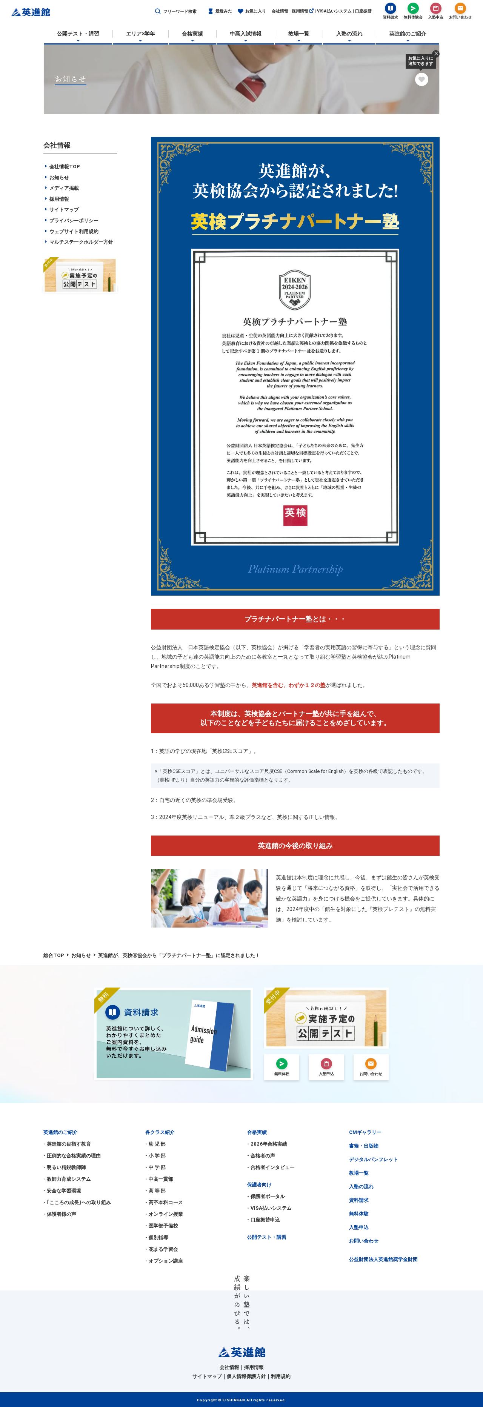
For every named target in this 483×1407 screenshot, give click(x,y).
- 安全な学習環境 (62, 1190)
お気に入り (255, 11)
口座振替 (363, 11)
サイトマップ (63, 210)
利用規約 (281, 1376)
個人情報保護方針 (246, 1376)
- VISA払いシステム (269, 1208)
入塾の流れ (361, 1186)
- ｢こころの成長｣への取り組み (77, 1202)
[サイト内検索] (158, 11)
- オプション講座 (164, 1261)
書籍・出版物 (363, 1146)
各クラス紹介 (160, 1132)
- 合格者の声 (261, 1155)
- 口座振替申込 (263, 1220)
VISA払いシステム (334, 11)
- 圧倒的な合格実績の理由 (72, 1155)
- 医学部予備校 (161, 1226)
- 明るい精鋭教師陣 (64, 1167)
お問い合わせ (363, 1241)
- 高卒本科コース (164, 1202)
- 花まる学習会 (161, 1249)
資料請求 (359, 1200)
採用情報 (300, 11)
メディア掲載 (63, 188)
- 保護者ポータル (266, 1196)
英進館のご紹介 (60, 1132)
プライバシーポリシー (73, 220)
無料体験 (359, 1214)
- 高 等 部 (155, 1190)
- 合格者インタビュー (271, 1167)
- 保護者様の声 (59, 1214)
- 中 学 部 (155, 1167)
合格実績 (257, 1132)
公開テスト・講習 (266, 1237)
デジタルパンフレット (373, 1159)
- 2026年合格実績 (267, 1144)
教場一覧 (359, 1173)
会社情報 (280, 11)
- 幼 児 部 (155, 1144)
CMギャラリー (365, 1132)
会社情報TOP (64, 166)
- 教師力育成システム (67, 1179)
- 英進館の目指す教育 (67, 1144)
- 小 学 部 (155, 1155)
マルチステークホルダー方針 (80, 242)
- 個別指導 (156, 1237)
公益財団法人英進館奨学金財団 (383, 1259)
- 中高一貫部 (159, 1179)
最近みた (223, 11)
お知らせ (58, 177)
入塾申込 (359, 1227)
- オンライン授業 (164, 1214)
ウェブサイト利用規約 (73, 231)
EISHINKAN (234, 1400)
